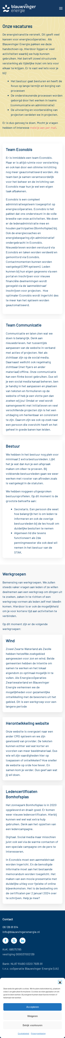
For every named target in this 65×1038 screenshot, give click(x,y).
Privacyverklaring (38, 1033)
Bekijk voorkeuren (32, 1025)
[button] (60, 982)
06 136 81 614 (10, 927)
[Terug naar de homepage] (19, 8)
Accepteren (32, 1006)
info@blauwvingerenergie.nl (21, 932)
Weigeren (32, 1016)
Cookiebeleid (23, 1033)
